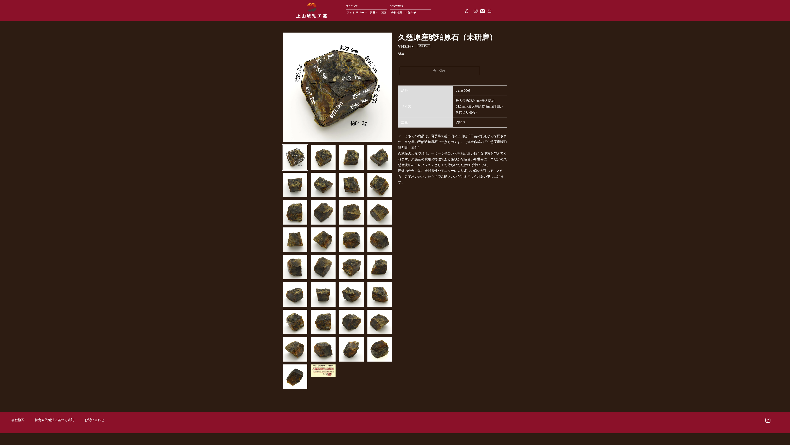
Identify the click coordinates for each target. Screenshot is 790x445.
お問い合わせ (94, 420)
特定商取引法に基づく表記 (54, 420)
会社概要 (17, 420)
